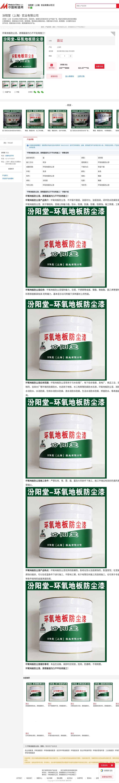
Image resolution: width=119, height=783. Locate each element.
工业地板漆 (110, 750)
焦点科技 (62, 781)
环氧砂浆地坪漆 (98, 750)
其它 (54, 27)
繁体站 (89, 778)
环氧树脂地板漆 (49, 750)
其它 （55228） (9, 143)
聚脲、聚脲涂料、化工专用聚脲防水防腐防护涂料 (40, 131)
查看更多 (11, 169)
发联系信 (54, 76)
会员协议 (70, 778)
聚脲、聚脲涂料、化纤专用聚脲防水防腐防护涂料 (63, 131)
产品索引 (5, 175)
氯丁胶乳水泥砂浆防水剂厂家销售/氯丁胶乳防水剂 (85, 131)
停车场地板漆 (30, 753)
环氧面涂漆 (75, 750)
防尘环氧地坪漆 (86, 750)
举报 (17, 92)
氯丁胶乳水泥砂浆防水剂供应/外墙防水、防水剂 (17, 131)
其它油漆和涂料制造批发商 (69, 770)
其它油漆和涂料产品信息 (49, 770)
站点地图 (49, 778)
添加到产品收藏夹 (7, 179)
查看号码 (99, 66)
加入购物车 (69, 76)
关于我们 (19, 778)
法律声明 (80, 778)
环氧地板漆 (38, 750)
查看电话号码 (9, 156)
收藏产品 (8, 92)
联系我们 (29, 778)
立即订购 (81, 76)
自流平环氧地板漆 (62, 750)
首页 (42, 27)
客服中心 (39, 778)
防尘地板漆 (29, 750)
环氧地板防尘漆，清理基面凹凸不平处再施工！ (62, 773)
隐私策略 (59, 778)
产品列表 (48, 27)
